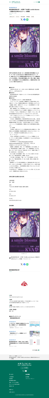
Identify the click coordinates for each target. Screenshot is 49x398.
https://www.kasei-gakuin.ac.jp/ (16, 297)
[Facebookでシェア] (24, 20)
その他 (32, 16)
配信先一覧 (11, 386)
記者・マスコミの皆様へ (14, 382)
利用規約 (11, 378)
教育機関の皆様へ (12, 380)
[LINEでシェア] (27, 20)
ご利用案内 (11, 376)
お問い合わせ (12, 392)
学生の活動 (23, 16)
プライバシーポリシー (30, 378)
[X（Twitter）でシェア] (22, 20)
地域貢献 (28, 16)
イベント (17, 16)
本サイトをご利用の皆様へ (14, 384)
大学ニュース (12, 16)
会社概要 (27, 376)
